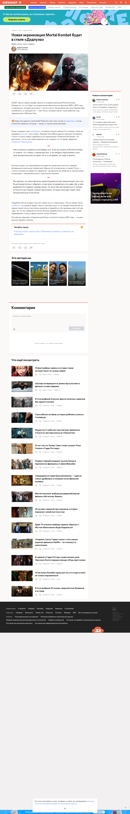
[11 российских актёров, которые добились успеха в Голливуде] (48, 417)
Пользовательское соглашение (26, 617)
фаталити (24, 134)
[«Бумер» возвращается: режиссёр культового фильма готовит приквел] (48, 386)
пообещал (15, 205)
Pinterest (49, 613)
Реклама (40, 609)
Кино (50, 374)
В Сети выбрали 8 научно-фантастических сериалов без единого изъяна (105, 147)
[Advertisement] (49, 295)
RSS (74, 613)
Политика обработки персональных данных (57, 617)
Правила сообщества (56, 620)
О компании (69, 609)
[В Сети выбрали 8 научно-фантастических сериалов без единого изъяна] (48, 402)
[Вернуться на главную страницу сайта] (9, 2)
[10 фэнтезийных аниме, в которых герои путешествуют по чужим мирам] (48, 371)
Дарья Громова (22, 47)
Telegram (19, 613)
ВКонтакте (29, 613)
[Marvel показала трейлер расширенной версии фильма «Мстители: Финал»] (48, 496)
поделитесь (70, 121)
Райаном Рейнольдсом (22, 142)
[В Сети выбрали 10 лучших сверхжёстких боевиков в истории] (48, 591)
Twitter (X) (39, 613)
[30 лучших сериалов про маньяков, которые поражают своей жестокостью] (48, 512)
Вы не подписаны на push (88, 613)
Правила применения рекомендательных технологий (26, 620)
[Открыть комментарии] (40, 374)
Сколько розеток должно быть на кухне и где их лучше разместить (106, 128)
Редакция (49, 609)
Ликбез (56, 374)
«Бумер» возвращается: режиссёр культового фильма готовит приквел (105, 165)
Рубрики (31, 609)
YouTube (58, 613)
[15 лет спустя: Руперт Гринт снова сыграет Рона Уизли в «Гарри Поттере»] (48, 448)
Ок (65, 809)
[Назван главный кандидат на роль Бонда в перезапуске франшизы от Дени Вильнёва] (48, 464)
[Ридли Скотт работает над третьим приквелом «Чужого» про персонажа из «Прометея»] (48, 433)
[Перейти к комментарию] (106, 106)
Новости (57, 390)
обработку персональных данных (64, 804)
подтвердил (35, 131)
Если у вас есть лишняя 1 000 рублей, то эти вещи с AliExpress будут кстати (105, 111)
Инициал (67, 613)
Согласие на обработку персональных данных (83, 620)
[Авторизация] (126, 2)
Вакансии (58, 609)
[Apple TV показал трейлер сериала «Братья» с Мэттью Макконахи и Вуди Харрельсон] (48, 527)
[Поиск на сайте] (116, 2)
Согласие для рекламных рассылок (19, 623)
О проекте (22, 609)
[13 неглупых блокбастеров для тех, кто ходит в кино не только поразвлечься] (48, 576)
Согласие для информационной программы (51, 623)
